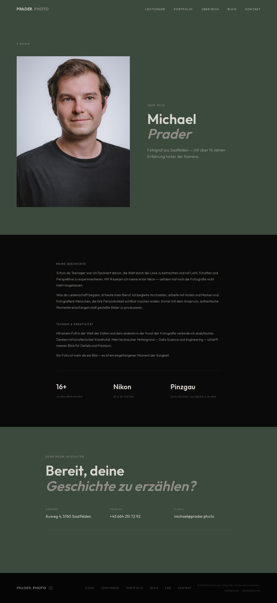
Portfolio (183, 9)
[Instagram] (51, 588)
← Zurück (23, 43)
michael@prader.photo (194, 516)
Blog (232, 9)
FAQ (168, 588)
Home (89, 588)
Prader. (33, 8)
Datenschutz (251, 590)
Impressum (232, 590)
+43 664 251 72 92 (125, 516)
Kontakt (252, 9)
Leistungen (155, 9)
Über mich (210, 9)
